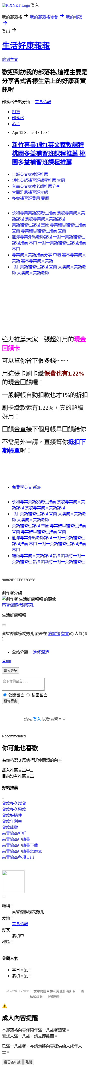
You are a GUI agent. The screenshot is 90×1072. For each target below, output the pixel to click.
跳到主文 (10, 59)
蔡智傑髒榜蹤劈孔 (18, 605)
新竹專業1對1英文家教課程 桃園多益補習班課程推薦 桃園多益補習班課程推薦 (49, 154)
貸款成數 (10, 827)
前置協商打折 (14, 833)
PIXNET (23, 991)
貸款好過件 (12, 815)
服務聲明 (54, 996)
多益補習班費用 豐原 (30, 198)
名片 (16, 124)
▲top (6, 661)
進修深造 (41, 652)
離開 (29, 1062)
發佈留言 (10, 701)
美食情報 (43, 102)
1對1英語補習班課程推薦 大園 (38, 180)
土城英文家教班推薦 (30, 174)
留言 (65, 634)
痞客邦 (54, 634)
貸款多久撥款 (14, 809)
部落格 (18, 118)
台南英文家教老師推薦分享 (36, 186)
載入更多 (10, 670)
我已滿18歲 (12, 1062)
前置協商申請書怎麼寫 (22, 851)
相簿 (16, 112)
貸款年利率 (12, 821)
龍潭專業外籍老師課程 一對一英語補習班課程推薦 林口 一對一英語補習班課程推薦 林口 (49, 243)
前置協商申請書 (16, 839)
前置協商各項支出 (18, 857)
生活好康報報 (26, 45)
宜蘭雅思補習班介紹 (30, 192)
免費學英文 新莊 (26, 487)
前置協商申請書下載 (20, 845)
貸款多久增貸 (14, 803)
